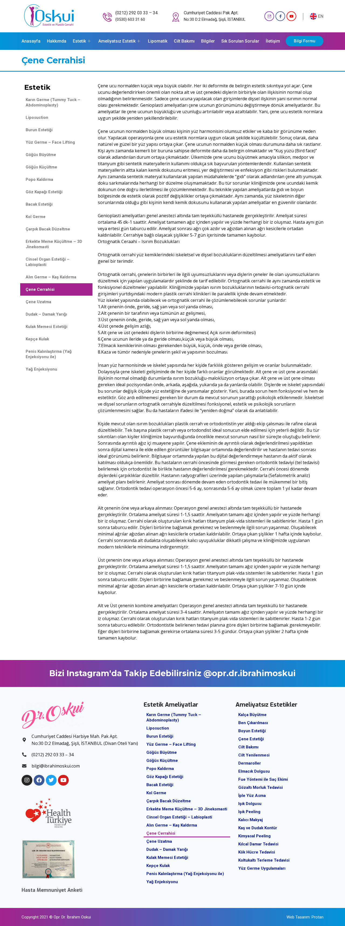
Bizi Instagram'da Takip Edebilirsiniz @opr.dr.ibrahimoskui (172, 673)
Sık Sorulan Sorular (240, 41)
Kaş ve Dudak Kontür (257, 827)
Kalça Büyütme (252, 714)
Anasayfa (31, 41)
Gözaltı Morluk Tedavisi (260, 787)
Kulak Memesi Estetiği (46, 326)
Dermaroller (249, 763)
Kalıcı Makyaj (250, 819)
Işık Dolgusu (249, 803)
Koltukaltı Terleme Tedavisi (263, 860)
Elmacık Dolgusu (254, 771)
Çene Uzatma (38, 301)
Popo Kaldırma (39, 179)
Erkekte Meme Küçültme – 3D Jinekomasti (54, 244)
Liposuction (37, 117)
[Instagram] (269, 16)
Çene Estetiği (251, 739)
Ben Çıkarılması (253, 722)
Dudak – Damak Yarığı (46, 314)
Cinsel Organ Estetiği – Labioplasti (48, 262)
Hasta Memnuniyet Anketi (52, 890)
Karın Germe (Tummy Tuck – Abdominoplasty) (53, 102)
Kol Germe (36, 216)
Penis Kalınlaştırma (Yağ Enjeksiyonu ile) (49, 354)
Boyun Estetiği (252, 730)
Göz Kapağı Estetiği (44, 191)
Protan (317, 917)
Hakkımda (56, 41)
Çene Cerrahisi (40, 289)
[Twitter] (51, 780)
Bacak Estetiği (39, 204)
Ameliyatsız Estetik (117, 41)
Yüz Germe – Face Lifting (50, 142)
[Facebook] (280, 16)
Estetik (79, 41)
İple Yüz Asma (252, 795)
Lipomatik (157, 41)
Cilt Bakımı (184, 41)
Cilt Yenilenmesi (254, 755)
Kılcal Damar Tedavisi (258, 844)
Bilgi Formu (304, 41)
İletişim (273, 41)
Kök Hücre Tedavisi (256, 852)
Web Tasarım (298, 917)
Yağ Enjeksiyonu (41, 369)
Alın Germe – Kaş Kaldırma (51, 277)
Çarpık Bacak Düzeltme (48, 229)
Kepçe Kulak (37, 339)
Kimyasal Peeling (254, 836)
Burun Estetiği (39, 129)
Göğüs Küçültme (41, 167)
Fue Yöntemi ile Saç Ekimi (263, 779)
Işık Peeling (249, 811)
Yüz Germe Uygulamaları (261, 868)
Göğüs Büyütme (41, 154)
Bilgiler (208, 41)
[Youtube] (291, 16)
